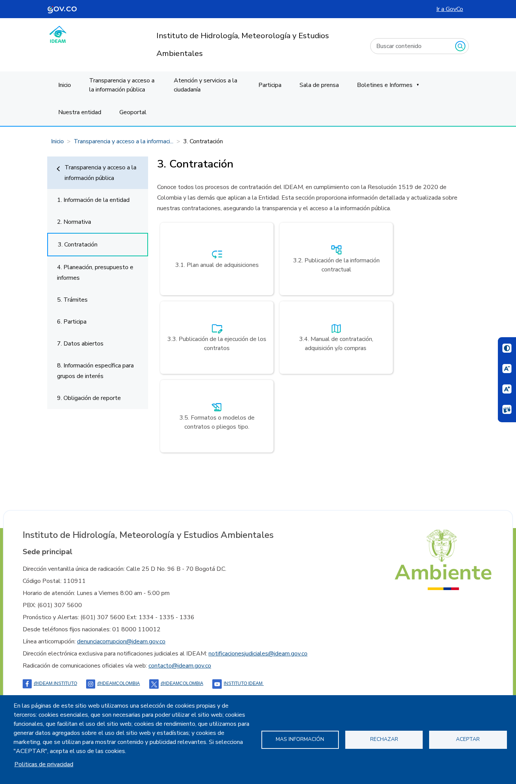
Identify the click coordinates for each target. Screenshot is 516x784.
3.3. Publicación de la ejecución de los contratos (216, 336)
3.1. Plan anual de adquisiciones (217, 258)
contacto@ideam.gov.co (179, 666)
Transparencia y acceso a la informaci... (123, 141)
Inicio (64, 85)
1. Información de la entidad (93, 200)
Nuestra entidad (79, 112)
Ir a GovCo (449, 9)
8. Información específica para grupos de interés (95, 370)
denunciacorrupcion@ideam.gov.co (121, 641)
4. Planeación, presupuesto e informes (95, 272)
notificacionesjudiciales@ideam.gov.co (258, 653)
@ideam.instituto (55, 683)
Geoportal (133, 112)
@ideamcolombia (182, 683)
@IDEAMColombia (118, 683)
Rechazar (384, 739)
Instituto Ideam (244, 683)
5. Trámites (72, 300)
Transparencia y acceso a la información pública (121, 85)
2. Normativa (74, 222)
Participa (269, 85)
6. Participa (72, 322)
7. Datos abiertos (80, 343)
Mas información (300, 739)
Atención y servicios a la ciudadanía (205, 85)
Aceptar (468, 739)
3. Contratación (77, 244)
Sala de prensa (319, 85)
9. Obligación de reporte (89, 398)
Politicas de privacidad (43, 764)
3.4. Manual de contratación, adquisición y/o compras (336, 336)
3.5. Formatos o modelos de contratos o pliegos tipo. (217, 415)
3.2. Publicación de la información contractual (336, 258)
